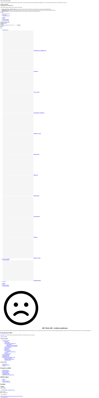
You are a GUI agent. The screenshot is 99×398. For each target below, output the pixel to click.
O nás (3, 18)
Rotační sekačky (7, 349)
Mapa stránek (20, 396)
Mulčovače (6, 352)
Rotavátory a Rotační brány (11, 351)
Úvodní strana (2, 396)
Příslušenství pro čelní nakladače (12, 346)
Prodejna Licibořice (5, 19)
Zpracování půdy (7, 350)
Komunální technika (5, 259)
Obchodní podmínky (5, 20)
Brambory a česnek (8, 353)
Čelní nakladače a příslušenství (10, 343)
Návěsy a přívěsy (7, 342)
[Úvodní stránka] (3, 23)
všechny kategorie (3, 336)
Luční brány (7, 341)
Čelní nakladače (9, 344)
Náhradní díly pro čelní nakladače (12, 345)
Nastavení (2, 4)
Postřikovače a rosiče (8, 347)
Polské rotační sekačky (8, 358)
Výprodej (4, 281)
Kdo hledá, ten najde (3, 25)
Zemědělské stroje (5, 29)
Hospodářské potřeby (5, 356)
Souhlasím (6, 4)
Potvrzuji (1, 12)
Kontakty (4, 17)
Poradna (13, 396)
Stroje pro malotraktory (6, 258)
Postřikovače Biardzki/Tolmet (9, 359)
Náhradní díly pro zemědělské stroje (8, 357)
